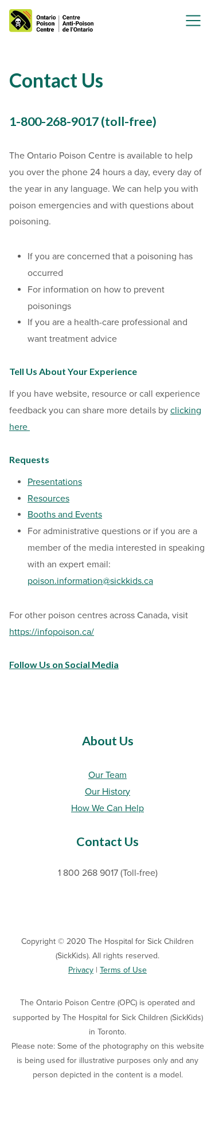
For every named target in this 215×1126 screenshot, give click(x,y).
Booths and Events (65, 514)
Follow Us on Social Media (64, 664)
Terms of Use (123, 970)
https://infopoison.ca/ (51, 632)
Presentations (55, 482)
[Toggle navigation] (193, 20)
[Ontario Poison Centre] (51, 20)
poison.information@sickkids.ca (90, 581)
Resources (48, 498)
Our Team (107, 775)
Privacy (80, 970)
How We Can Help (107, 808)
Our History (107, 791)
